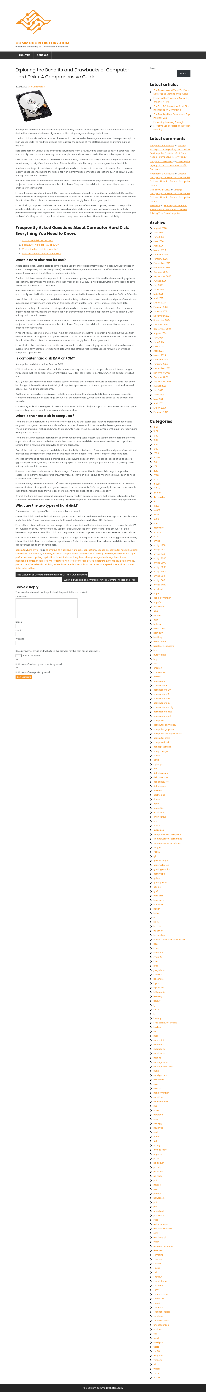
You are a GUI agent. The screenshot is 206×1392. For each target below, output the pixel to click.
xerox (156, 1373)
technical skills (161, 1320)
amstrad (158, 589)
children (158, 667)
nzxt (156, 1132)
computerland (161, 742)
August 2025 (160, 280)
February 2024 (161, 359)
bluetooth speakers (164, 646)
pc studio (158, 1171)
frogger (157, 847)
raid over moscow (163, 1228)
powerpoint (159, 1197)
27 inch (157, 492)
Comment (22, 596)
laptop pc (159, 987)
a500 (156, 514)
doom (157, 799)
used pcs (158, 1342)
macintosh (159, 1053)
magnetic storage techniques (110, 557)
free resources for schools (167, 843)
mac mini (159, 1040)
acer (156, 523)
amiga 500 (159, 575)
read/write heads (34, 564)
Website (20, 638)
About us (24, 55)
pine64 (157, 1184)
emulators (159, 812)
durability (47, 553)
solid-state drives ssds (92, 564)
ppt (155, 1202)
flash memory (86, 553)
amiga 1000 (160, 545)
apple (156, 593)
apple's (157, 602)
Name (20, 622)
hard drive (32, 549)
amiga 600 (159, 580)
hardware (158, 904)
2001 (156, 462)
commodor (160, 681)
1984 (156, 444)
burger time (160, 654)
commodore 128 (162, 689)
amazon (158, 532)
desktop (158, 790)
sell (155, 1272)
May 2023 (158, 399)
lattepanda (159, 992)
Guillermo (155, 205)
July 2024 (158, 337)
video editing (28, 568)
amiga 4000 (160, 571)
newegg (158, 1123)
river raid (158, 1250)
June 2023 (159, 394)
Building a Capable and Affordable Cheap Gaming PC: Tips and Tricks (100, 579)
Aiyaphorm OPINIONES (161, 161)
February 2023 (161, 412)
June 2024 (159, 342)
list (155, 1013)
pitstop (157, 1193)
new (156, 1119)
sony (156, 1289)
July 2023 (158, 390)
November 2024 (162, 320)
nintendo (158, 1127)
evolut (157, 825)
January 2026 (161, 258)
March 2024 (160, 355)
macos (157, 1057)
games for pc (161, 860)
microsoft (159, 1079)
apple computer (162, 597)
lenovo (157, 1000)
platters (20, 564)
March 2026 (160, 250)
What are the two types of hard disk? (41, 253)
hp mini (157, 926)
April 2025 (158, 298)
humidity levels (64, 557)
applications (90, 549)
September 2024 (162, 328)
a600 (156, 518)
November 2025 (162, 267)
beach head (160, 628)
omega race (160, 1149)
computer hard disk (119, 549)
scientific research (64, 564)
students (158, 1307)
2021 (156, 479)
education (159, 808)
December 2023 (162, 368)
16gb (156, 427)
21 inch (157, 483)
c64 (156, 663)
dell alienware (161, 773)
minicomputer (161, 1092)
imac (156, 948)
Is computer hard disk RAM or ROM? (40, 244)
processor (159, 1215)
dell (155, 768)
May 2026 (159, 241)
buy (155, 659)
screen (157, 1263)
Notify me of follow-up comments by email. (39, 664)
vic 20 (157, 1351)
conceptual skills (162, 746)
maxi (156, 1070)
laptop (157, 983)
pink (156, 1189)
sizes (77, 564)
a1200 (156, 505)
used (156, 1338)
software (158, 1285)
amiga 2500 (160, 562)
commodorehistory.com (42, 43)
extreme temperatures (65, 553)
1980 (156, 435)
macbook (159, 1044)
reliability (48, 564)
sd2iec (157, 1268)
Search (153, 68)
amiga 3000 (160, 567)
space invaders (162, 1294)
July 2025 (158, 285)
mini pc (157, 1088)
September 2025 (162, 276)
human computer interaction (169, 939)
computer (21, 549)
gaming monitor (162, 869)
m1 (155, 1031)
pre (155, 1206)
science (158, 1259)
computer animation (165, 724)
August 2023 (160, 385)
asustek (158, 615)
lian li (156, 1009)
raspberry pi (160, 1237)
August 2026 (160, 228)
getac (157, 878)
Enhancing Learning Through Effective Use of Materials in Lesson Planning (172, 126)
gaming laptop (161, 865)
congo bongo (161, 751)
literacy (157, 1018)
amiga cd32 (160, 584)
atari (156, 619)
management (161, 1062)
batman (158, 624)
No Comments (37, 86)
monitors (158, 1097)
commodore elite (163, 711)
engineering (160, 816)
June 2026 (159, 236)
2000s (157, 457)
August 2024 (160, 333)
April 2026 (159, 245)
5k (155, 501)
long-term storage (83, 557)
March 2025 (160, 302)
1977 (156, 431)
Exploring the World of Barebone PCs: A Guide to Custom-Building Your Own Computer (168, 209)
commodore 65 (162, 702)
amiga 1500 (159, 554)
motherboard (161, 1101)
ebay (156, 803)
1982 (156, 440)
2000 (156, 453)
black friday (160, 641)
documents (35, 553)
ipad (156, 965)
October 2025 (161, 272)
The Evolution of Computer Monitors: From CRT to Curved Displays (52, 574)
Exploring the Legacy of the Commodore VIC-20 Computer (170, 165)
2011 (155, 466)
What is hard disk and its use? (37, 240)
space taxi (159, 1298)
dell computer (161, 777)
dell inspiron (160, 786)
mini (156, 1084)
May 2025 (158, 293)
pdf (155, 1180)
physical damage (125, 560)
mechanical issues (25, 560)
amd (156, 536)
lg (154, 1005)
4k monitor (159, 497)
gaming (99, 553)
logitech (158, 1027)
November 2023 (162, 372)
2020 (156, 475)
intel (156, 961)
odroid (157, 1136)
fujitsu (157, 851)
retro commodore (163, 1246)
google (157, 886)
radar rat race (161, 1224)
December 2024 (162, 315)
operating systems (105, 560)
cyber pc (158, 764)
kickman (158, 974)
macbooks (159, 1048)
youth (157, 1377)
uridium (158, 1329)
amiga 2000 (160, 558)
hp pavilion (159, 935)
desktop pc (159, 794)
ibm (156, 943)
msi (155, 1105)
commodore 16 (162, 694)
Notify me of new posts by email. (33, 672)
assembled (159, 606)
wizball (157, 1368)
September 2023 (162, 381)
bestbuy (158, 637)
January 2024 (161, 364)
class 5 (157, 676)
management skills (164, 1066)
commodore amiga (164, 707)
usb (155, 1333)
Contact (42, 55)
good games (160, 882)
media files (42, 560)
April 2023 (158, 403)
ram (156, 1232)
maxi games (160, 1075)
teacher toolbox (162, 1311)
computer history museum (168, 733)
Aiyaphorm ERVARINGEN (162, 145)
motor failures (56, 560)
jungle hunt (159, 970)
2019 (156, 470)
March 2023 (160, 407)
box (155, 650)
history (157, 913)
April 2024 (159, 350)
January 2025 (161, 311)
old (155, 1140)
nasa (156, 1110)
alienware (159, 527)
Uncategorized (161, 1324)
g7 (155, 856)
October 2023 (161, 377)
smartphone (160, 1281)
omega (157, 1145)
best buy (158, 632)
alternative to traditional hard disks (64, 549)
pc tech (158, 1176)
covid (156, 759)
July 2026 (158, 232)
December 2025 (162, 263)
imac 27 (158, 957)
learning (158, 996)
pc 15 (156, 1158)
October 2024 (161, 324)
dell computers (162, 781)
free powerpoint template (167, 834)
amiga (157, 540)
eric (155, 821)
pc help (157, 1167)
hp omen (158, 930)
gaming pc (159, 873)
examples (159, 829)
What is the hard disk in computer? (40, 249)
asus (156, 610)
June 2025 (159, 289)
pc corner (159, 1162)
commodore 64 (162, 698)
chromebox (160, 672)
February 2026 (161, 254)
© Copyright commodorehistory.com (103, 1387)
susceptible (119, 564)
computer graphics (164, 729)
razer (156, 1241)
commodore (160, 685)
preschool (159, 1211)
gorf (156, 891)
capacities (102, 549)
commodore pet (162, 716)
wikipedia (158, 1355)
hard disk (108, 553)
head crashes (121, 553)
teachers (158, 1316)
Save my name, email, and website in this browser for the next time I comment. (58, 650)
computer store (162, 738)
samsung (158, 1254)
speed (108, 564)
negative (158, 1114)
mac (156, 1035)
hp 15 (156, 921)
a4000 (157, 510)
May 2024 (159, 346)
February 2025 (161, 307)
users (156, 1346)
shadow (158, 1276)
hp (155, 917)
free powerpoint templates (168, 838)
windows (158, 1359)
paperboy (159, 1154)
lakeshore (159, 978)
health (157, 908)
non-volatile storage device (79, 560)
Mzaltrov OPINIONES (160, 189)
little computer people (165, 1022)
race (156, 1219)
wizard (157, 1364)
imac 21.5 (158, 952)
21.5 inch (158, 488)
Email (19, 630)
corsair (157, 755)
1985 (156, 448)
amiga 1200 (159, 549)
